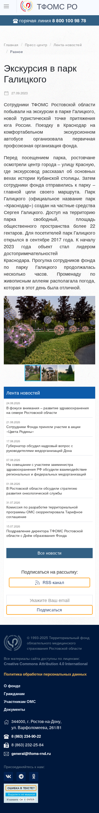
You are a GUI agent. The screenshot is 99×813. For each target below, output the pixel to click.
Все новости (49, 553)
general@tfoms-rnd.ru (31, 753)
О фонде (12, 685)
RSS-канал (53, 582)
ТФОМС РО (57, 6)
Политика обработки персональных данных (45, 674)
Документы (14, 709)
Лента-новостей (68, 44)
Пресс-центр (36, 44)
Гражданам (14, 693)
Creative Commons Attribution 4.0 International (46, 663)
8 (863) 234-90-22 (26, 736)
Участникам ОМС (20, 701)
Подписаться (49, 610)
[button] (91, 300)
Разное (16, 51)
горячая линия (52, 20)
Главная (11, 44)
